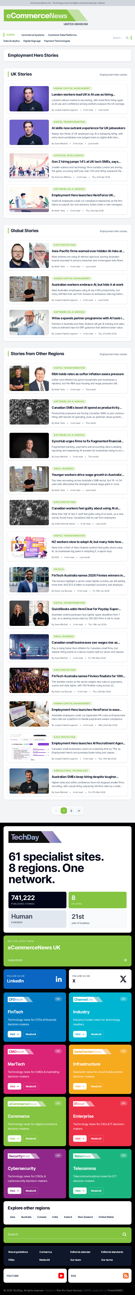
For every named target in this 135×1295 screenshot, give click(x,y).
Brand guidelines (18, 1251)
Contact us (45, 1251)
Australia (26, 1216)
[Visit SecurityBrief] (27, 1156)
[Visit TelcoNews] (92, 1156)
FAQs (11, 1259)
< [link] (56, 810)
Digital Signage (32, 40)
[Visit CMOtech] (27, 1051)
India (55, 1216)
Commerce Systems (32, 34)
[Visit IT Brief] (92, 1104)
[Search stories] (124, 1234)
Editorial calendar (80, 1251)
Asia (12, 1216)
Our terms (107, 1259)
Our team (75, 1259)
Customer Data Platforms (62, 34)
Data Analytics (12, 40)
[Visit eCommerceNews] (27, 1104)
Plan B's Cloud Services (69, 1290)
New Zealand (85, 1216)
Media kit (31, 1034)
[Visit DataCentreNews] (92, 1051)
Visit (12, 1034)
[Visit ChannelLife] (92, 999)
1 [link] (64, 810)
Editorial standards (112, 1251)
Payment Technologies (57, 40)
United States (106, 1216)
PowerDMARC (115, 1290)
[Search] (127, 38)
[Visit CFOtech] (27, 999)
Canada (41, 1216)
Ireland (68, 1216)
